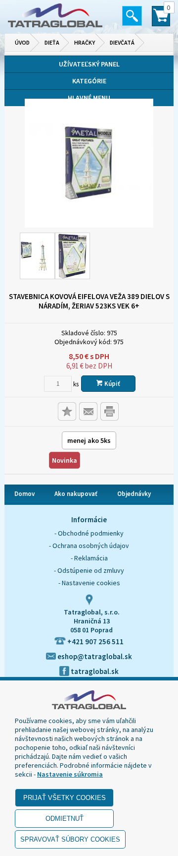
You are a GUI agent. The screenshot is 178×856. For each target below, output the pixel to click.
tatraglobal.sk (94, 671)
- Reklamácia (89, 557)
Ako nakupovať (75, 493)
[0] (161, 20)
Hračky (84, 42)
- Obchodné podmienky (89, 533)
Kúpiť (111, 383)
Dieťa (51, 42)
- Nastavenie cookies (89, 582)
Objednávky (134, 493)
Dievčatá (122, 42)
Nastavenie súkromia (70, 774)
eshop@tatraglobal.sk (94, 656)
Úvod (22, 42)
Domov (24, 493)
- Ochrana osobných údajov (89, 545)
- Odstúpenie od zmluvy (89, 570)
